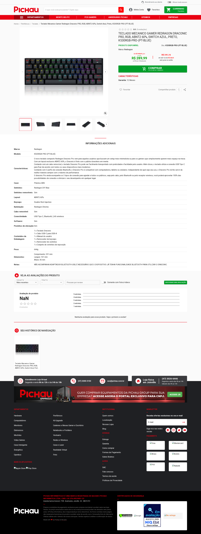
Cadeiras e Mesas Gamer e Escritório (68, 425)
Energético (18, 450)
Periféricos (57, 416)
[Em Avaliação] (152, 515)
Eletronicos (18, 430)
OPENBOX (145, 17)
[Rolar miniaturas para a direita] (106, 124)
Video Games (19, 440)
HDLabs (64, 520)
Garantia (105, 444)
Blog (104, 429)
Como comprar (108, 448)
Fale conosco (107, 472)
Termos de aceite (109, 476)
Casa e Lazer (58, 445)
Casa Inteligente (20, 445)
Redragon (128, 49)
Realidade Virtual (60, 450)
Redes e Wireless (60, 440)
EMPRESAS (173, 17)
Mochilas (17, 435)
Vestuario (57, 435)
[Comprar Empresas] (100, 394)
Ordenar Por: (20, 280)
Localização (107, 420)
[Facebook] (167, 430)
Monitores (18, 425)
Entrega (105, 439)
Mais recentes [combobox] (22, 282)
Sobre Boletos (108, 457)
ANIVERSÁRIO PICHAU (118, 17)
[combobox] (83, 10)
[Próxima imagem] (105, 72)
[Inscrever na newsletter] (183, 422)
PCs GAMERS (90, 17)
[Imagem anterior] (22, 72)
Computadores (20, 420)
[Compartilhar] (184, 89)
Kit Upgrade (58, 420)
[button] (120, 89)
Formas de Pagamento (111, 452)
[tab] (25, 124)
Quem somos (107, 416)
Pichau (57, 520)
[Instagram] (173, 430)
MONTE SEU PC (63, 17)
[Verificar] (125, 517)
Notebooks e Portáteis (62, 430)
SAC (104, 467)
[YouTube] (184, 430)
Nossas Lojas (108, 424)
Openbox (17, 455)
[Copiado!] (179, 90)
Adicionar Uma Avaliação (175, 282)
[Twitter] (178, 430)
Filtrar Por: (45, 280)
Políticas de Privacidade (112, 480)
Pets (55, 455)
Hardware (18, 416)
